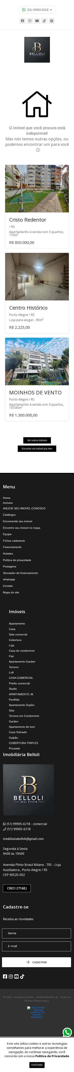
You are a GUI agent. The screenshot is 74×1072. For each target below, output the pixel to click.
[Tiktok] (44, 21)
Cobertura (15, 640)
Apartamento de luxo (22, 726)
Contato (8, 585)
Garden (13, 721)
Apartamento (17, 623)
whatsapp (9, 579)
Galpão (13, 737)
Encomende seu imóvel (17, 521)
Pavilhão (14, 699)
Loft (11, 672)
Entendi (37, 1064)
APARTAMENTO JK (21, 694)
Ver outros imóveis (37, 440)
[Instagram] (30, 21)
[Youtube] (37, 21)
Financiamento (12, 547)
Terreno (14, 667)
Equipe (7, 534)
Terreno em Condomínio (24, 715)
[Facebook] (22, 21)
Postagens (9, 566)
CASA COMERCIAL (21, 677)
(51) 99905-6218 (37, 9)
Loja (11, 645)
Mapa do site (11, 592)
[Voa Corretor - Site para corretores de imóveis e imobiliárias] (37, 1018)
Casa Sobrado (18, 732)
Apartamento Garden (22, 661)
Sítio (11, 710)
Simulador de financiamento (20, 573)
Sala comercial (18, 634)
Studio (13, 688)
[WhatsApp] (67, 1032)
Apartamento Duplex (22, 705)
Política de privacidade (17, 560)
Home (6, 498)
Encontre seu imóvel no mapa (21, 527)
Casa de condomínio (22, 650)
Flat (11, 656)
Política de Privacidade (52, 1056)
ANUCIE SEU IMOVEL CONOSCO (24, 508)
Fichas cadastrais (14, 540)
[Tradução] (52, 21)
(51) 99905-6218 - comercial (27, 824)
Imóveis (8, 503)
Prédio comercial (19, 683)
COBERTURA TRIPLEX (23, 743)
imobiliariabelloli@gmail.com (23, 839)
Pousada (14, 748)
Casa (12, 629)
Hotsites (8, 553)
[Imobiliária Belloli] (37, 50)
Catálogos (9, 514)
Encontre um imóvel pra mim (37, 448)
